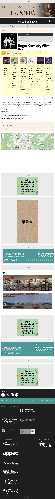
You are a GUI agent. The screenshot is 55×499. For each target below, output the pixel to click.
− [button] (2, 137)
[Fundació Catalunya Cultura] (11, 491)
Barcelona (49, 28)
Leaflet (37, 149)
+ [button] (2, 135)
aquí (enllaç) (25, 115)
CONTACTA (12, 400)
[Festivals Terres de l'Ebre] (11, 482)
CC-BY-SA (52, 149)
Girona (16, 28)
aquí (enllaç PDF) (11, 111)
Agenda (41, 26)
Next (51, 75)
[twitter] (7, 395)
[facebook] (3, 395)
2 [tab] (28, 93)
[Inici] (27, 21)
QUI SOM (4, 400)
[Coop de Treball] (28, 421)
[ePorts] (45, 444)
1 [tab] (26, 93)
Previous (4, 75)
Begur (20, 40)
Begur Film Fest (9, 129)
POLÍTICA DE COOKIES (47, 400)
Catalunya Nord (5, 28)
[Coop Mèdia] (11, 473)
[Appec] (11, 454)
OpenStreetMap (42, 149)
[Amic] (11, 444)
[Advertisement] (27, 161)
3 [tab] (29, 311)
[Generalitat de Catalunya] (27, 411)
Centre (27, 28)
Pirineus (38, 28)
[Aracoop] (10, 421)
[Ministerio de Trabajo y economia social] (28, 432)
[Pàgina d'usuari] (49, 21)
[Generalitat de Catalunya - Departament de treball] (10, 432)
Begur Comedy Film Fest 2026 (15, 53)
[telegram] (16, 395)
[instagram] (12, 395)
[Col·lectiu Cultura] (11, 463)
